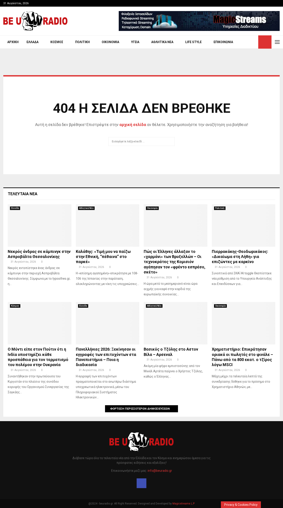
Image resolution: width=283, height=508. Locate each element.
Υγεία (135, 42)
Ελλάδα (32, 42)
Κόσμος (56, 42)
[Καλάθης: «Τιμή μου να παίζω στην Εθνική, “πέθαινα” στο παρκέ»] (108, 225)
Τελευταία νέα (22, 193)
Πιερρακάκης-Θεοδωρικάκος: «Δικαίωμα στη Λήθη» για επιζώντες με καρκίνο (240, 256)
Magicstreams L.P (183, 503)
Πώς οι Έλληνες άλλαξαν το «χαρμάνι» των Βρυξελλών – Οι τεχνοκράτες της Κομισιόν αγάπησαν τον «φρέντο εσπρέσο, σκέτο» (174, 262)
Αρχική (13, 42)
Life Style (193, 42)
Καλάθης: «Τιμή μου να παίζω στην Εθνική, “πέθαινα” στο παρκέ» (103, 256)
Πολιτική (82, 42)
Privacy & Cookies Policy (241, 504)
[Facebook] (141, 483)
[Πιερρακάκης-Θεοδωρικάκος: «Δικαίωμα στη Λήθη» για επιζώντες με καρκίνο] (243, 225)
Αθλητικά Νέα (162, 42)
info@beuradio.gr (160, 470)
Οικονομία (110, 42)
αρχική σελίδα (132, 124)
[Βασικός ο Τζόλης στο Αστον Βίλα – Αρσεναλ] (175, 323)
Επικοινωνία (223, 42)
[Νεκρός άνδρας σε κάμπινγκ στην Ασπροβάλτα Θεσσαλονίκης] (39, 225)
